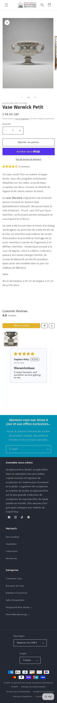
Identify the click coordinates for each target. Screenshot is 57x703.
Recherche (11, 558)
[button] (6, 4)
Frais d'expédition (22, 119)
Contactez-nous (14, 578)
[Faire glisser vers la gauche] (22, 97)
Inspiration (11, 544)
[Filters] (45, 325)
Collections (12, 551)
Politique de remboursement (33, 687)
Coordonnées (41, 697)
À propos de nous (15, 586)
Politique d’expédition (22, 697)
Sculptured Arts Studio (21, 683)
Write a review (21, 325)
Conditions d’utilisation (43, 692)
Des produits (12, 537)
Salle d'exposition (15, 600)
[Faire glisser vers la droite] (35, 97)
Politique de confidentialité (18, 692)
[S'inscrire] (47, 449)
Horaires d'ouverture (16, 593)
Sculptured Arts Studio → (19, 607)
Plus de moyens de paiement (28, 159)
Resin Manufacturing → (18, 614)
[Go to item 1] (11, 339)
